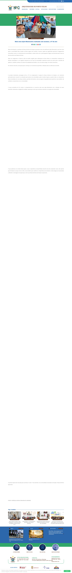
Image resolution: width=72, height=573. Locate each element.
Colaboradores (60, 9)
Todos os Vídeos (21, 528)
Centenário (31, 9)
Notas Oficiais (44, 9)
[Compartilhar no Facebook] (32, 44)
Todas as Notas (60, 528)
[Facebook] (58, 1)
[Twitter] (63, 1)
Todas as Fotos (41, 528)
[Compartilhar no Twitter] (36, 44)
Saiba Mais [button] (25, 571)
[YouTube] (61, 1)
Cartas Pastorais (52, 9)
